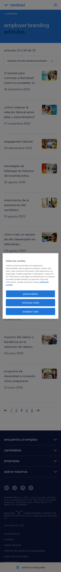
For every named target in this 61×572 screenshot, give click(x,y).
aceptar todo (31, 311)
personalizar (30, 293)
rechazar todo (30, 302)
